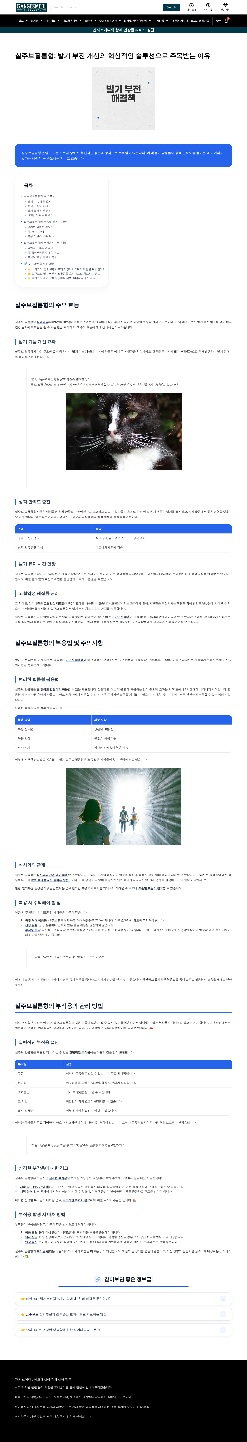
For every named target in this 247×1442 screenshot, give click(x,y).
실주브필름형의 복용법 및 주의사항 (45, 221)
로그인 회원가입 (200, 20)
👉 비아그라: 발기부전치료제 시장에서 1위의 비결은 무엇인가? (65, 269)
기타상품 (159, 20)
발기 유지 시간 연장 (39, 210)
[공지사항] (208, 5)
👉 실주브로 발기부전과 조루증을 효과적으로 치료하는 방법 (63, 273)
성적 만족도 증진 (37, 206)
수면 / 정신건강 (108, 20)
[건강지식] (225, 5)
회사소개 (191, 9)
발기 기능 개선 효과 (39, 201)
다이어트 (50, 20)
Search (171, 7)
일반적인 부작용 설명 (40, 248)
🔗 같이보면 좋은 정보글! (39, 263)
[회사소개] (191, 5)
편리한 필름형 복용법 (40, 227)
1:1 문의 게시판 (179, 20)
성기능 (34, 20)
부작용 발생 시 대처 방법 (42, 257)
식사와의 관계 (35, 231)
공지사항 (208, 9)
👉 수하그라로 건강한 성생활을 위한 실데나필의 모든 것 (61, 278)
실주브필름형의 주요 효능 (39, 196)
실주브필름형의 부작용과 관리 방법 (45, 242)
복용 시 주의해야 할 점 (41, 236)
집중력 (88, 20)
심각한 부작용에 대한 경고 (43, 252)
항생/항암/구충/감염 (135, 20)
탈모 (21, 20)
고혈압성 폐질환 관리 (40, 215)
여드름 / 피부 (70, 20)
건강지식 (225, 9)
